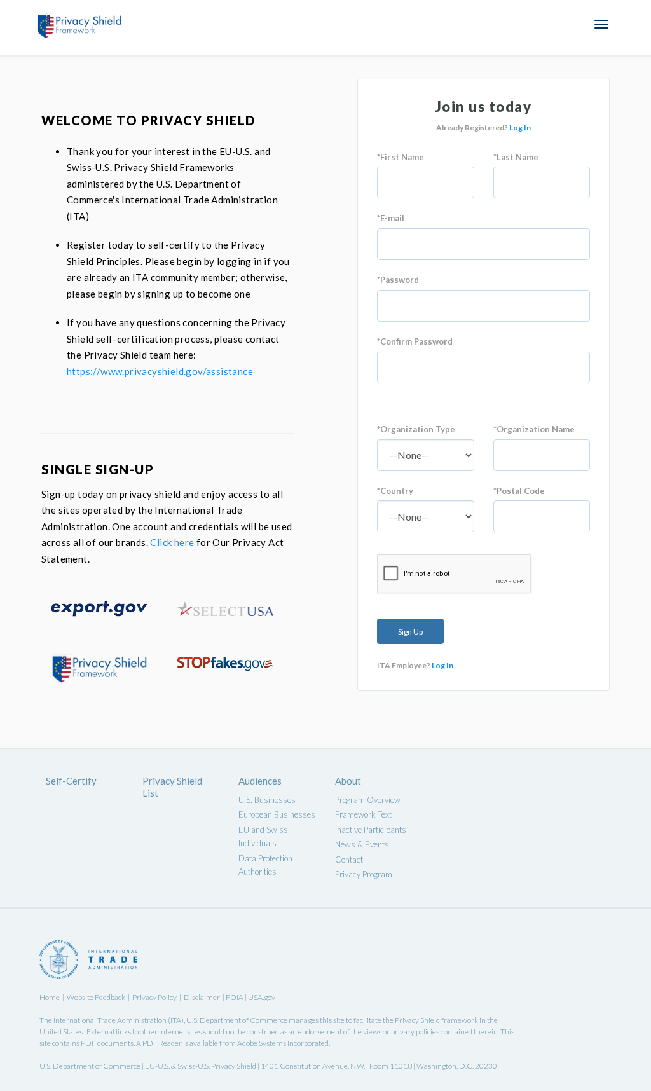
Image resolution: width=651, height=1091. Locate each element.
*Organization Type (416, 429)
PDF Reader (162, 1043)
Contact (349, 859)
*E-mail (390, 218)
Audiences (260, 780)
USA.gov (261, 997)
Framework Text (363, 814)
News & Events (362, 844)
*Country (395, 491)
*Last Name (515, 157)
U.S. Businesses (267, 800)
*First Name (400, 157)
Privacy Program (363, 874)
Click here (172, 542)
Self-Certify (71, 780)
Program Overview (368, 800)
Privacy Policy (154, 997)
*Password (398, 280)
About (348, 780)
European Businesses (276, 814)
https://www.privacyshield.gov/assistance (160, 371)
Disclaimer (202, 997)
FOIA (235, 997)
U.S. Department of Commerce (236, 1020)
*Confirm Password (415, 341)
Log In (520, 127)
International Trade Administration (110, 1020)
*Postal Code (519, 491)
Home (49, 997)
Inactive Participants (370, 830)
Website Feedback (96, 997)
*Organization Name (534, 429)
